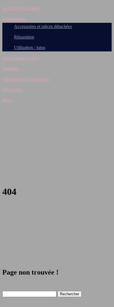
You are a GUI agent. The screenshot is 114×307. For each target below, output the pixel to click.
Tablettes (10, 68)
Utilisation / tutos (29, 47)
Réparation (24, 36)
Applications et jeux (20, 57)
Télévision (12, 89)
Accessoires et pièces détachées (43, 26)
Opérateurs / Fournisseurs (25, 79)
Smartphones (14, 18)
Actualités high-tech (20, 8)
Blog (6, 100)
